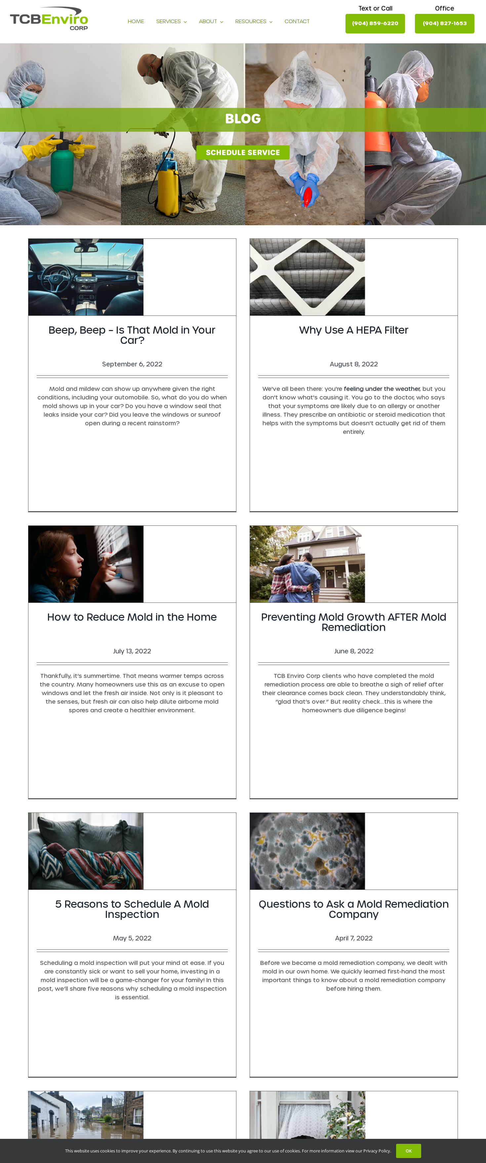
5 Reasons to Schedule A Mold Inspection (132, 909)
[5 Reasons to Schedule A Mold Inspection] (132, 851)
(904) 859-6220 (375, 23)
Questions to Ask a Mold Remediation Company (354, 909)
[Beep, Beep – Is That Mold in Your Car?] (132, 277)
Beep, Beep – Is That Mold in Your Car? (132, 335)
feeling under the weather (382, 389)
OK (409, 1151)
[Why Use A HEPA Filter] (354, 277)
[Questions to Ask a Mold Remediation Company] (354, 851)
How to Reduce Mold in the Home (132, 617)
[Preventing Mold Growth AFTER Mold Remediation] (354, 564)
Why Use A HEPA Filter (354, 330)
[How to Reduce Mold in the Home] (132, 564)
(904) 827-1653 (445, 23)
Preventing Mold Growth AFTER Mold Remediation (353, 622)
